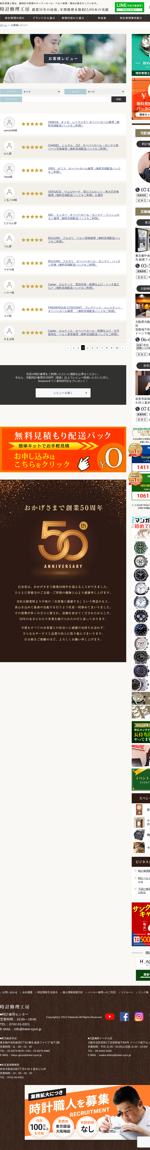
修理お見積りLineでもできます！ (129, 7)
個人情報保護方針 (73, 992)
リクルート (127, 992)
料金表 (101, 18)
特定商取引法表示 (47, 992)
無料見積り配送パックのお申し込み (63, 449)
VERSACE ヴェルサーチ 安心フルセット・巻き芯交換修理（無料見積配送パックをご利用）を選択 (83, 193)
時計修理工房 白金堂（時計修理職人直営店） (14, 9)
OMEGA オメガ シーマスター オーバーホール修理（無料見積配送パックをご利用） (83, 123)
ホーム (3, 25)
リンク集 (143, 992)
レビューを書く (63, 392)
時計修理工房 (14, 1006)
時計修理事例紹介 (131, 18)
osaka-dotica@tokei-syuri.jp (115, 1055)
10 (117, 348)
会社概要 (27, 992)
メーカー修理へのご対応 (102, 992)
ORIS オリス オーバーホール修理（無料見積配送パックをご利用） (84, 170)
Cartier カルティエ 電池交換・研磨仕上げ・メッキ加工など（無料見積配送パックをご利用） (83, 286)
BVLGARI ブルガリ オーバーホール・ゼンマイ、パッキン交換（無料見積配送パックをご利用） (84, 263)
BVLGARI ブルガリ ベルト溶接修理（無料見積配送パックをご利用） (84, 239)
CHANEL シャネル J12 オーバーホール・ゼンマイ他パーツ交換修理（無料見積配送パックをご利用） (83, 147)
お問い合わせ (10, 992)
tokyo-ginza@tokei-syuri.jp (26, 1055)
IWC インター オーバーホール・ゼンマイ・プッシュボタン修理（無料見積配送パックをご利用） (83, 216)
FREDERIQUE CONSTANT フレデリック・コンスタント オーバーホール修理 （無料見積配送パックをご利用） (84, 309)
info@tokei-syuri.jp (27, 1029)
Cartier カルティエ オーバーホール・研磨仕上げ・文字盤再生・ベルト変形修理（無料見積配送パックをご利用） (83, 332)
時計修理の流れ (14, 18)
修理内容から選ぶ (72, 18)
